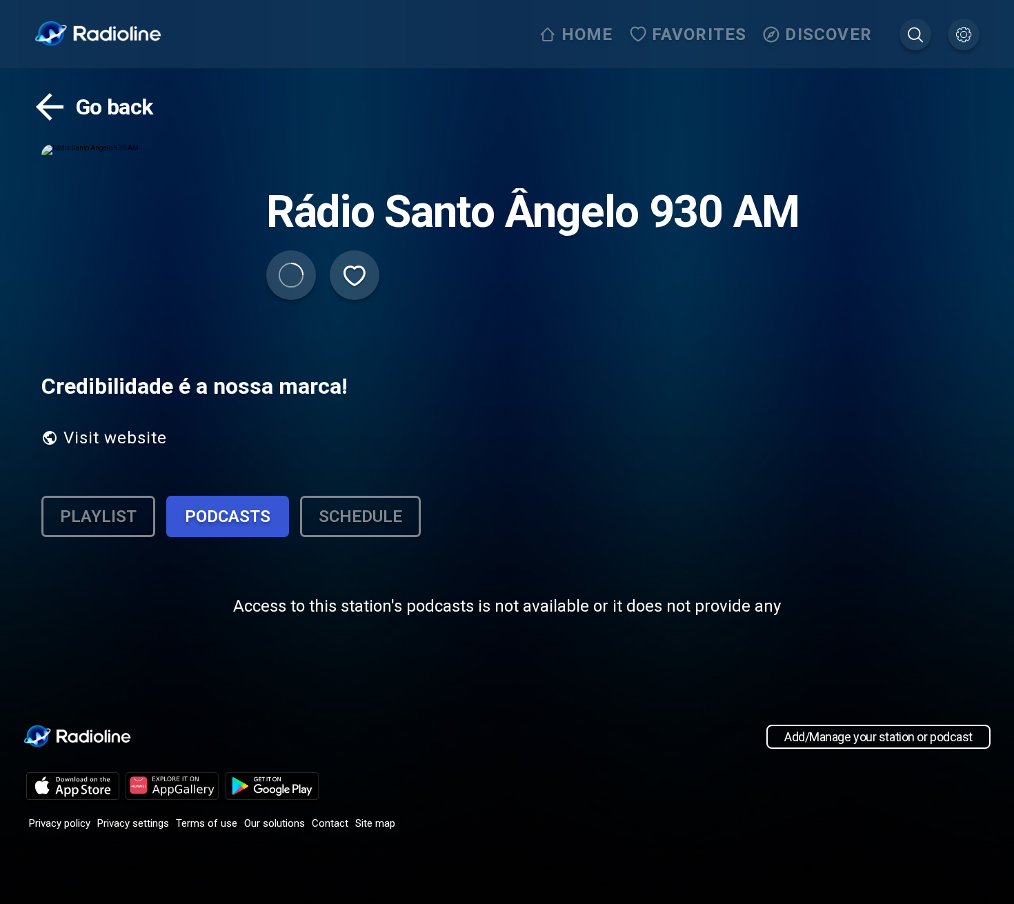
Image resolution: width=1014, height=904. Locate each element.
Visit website (115, 438)
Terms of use (206, 823)
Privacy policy (59, 823)
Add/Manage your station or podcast (878, 737)
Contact (330, 823)
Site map (375, 823)
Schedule (360, 516)
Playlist (98, 516)
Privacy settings (133, 823)
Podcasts (227, 516)
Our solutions (274, 823)
